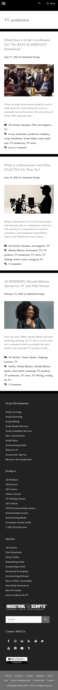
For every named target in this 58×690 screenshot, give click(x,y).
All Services (12, 484)
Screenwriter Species (16, 454)
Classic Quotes (29, 357)
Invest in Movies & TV (17, 595)
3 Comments (14, 263)
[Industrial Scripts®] (3, 3)
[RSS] (29, 641)
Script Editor (30, 138)
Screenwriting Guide (16, 445)
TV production (17, 143)
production (21, 134)
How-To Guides (13, 590)
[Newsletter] (35, 641)
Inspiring (42, 357)
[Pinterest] (15, 648)
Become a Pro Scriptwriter (19, 459)
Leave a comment (17, 147)
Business (26, 124)
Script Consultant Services (19, 431)
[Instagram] (15, 641)
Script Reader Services (17, 426)
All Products (12, 479)
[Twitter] (42, 641)
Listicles (8, 361)
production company (38, 134)
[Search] (46, 619)
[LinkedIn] (22, 641)
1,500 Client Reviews (16, 527)
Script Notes (12, 440)
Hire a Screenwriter (15, 435)
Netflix (11, 366)
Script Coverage (14, 412)
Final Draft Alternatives (17, 585)
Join (6, 680)
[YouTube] (8, 648)
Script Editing (12, 421)
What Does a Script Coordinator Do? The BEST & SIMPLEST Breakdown (27, 44)
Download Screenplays (17, 571)
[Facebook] (8, 641)
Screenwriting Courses (17, 513)
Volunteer (40, 676)
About (50, 676)
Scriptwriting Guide (15, 566)
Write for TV (12, 450)
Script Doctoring (14, 416)
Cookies (29, 676)
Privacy (8, 676)
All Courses (11, 489)
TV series (31, 143)
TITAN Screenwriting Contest (20, 508)
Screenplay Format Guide (18, 522)
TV (6, 129)
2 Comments (14, 384)
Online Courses (13, 494)
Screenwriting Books (16, 517)
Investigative (44, 124)
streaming (30, 370)
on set (11, 134)
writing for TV (35, 259)
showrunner (32, 250)
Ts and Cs (19, 676)
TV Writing (38, 375)
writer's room (20, 259)
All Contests (12, 503)
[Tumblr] (29, 648)
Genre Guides (12, 557)
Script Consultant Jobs (20, 680)
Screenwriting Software (17, 576)
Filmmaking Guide (15, 562)
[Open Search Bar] (39, 3)
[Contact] (22, 648)
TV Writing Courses (15, 498)
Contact (50, 680)
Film (34, 124)
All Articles (14, 124)
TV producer (43, 370)
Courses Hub (38, 680)
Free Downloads (14, 552)
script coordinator (13, 138)
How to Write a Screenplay (19, 581)
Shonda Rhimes (16, 250)
